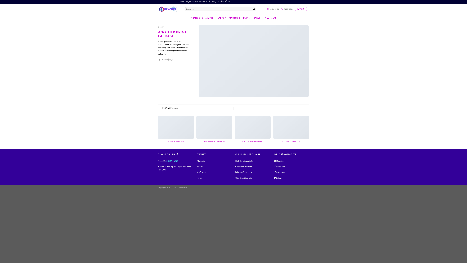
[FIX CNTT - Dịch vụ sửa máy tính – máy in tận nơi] (169, 9)
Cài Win (257, 18)
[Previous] (158, 132)
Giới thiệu (201, 161)
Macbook (234, 18)
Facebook (280, 166)
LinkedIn (279, 161)
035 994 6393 (172, 161)
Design (161, 27)
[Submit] (254, 9)
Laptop (222, 18)
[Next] (309, 132)
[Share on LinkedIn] (171, 60)
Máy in (246, 18)
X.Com (279, 178)
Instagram (280, 172)
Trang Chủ (197, 18)
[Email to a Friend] (165, 60)
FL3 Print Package (170, 108)
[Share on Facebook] (160, 60)
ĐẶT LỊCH (301, 9)
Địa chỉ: (161, 166)
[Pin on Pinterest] (168, 60)
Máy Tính (209, 18)
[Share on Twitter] (163, 60)
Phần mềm (270, 18)
